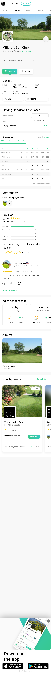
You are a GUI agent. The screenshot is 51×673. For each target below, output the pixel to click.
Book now (34, 437)
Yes (28, 61)
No (33, 61)
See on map (26, 51)
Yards (39, 137)
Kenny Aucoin (19, 263)
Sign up (26, 4)
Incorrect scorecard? (41, 183)
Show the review (9, 291)
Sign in (15, 4)
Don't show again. (25, 671)
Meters (46, 137)
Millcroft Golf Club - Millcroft (12, 141)
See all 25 (41, 379)
